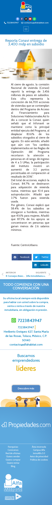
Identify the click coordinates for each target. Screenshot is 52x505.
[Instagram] (26, 19)
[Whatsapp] (34, 19)
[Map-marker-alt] (17, 19)
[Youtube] (30, 19)
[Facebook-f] (22, 19)
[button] (26, 29)
